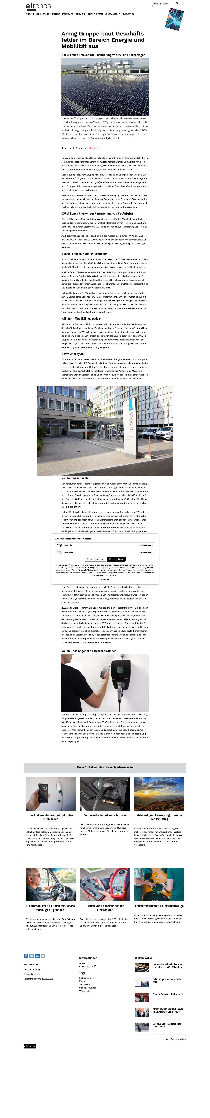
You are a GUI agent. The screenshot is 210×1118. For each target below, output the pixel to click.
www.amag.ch (86, 966)
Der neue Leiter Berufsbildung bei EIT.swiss (167, 1025)
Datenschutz (105, 579)
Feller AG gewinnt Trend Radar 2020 (167, 980)
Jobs (38, 14)
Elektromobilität (87, 977)
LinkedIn (39, 956)
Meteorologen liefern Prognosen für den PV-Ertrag (159, 817)
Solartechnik (85, 984)
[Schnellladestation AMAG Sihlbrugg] (142, 967)
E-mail (44, 956)
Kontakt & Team (95, 14)
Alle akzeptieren (116, 559)
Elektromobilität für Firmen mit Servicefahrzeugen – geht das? (51, 908)
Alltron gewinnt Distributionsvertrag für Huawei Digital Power (168, 1010)
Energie (83, 981)
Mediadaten (68, 14)
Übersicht (31, 1046)
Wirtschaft (84, 991)
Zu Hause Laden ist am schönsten (105, 815)
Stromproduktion (87, 987)
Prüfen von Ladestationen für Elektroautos (105, 908)
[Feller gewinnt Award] (142, 982)
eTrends (92, 148)
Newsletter (128, 14)
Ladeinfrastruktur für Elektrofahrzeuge (159, 906)
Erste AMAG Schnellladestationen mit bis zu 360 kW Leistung (167, 965)
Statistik (68, 545)
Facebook (27, 956)
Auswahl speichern (95, 559)
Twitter (33, 956)
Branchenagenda (51, 14)
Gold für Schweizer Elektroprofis (168, 994)
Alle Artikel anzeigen (176, 1039)
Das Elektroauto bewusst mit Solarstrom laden (50, 817)
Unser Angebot (112, 14)
